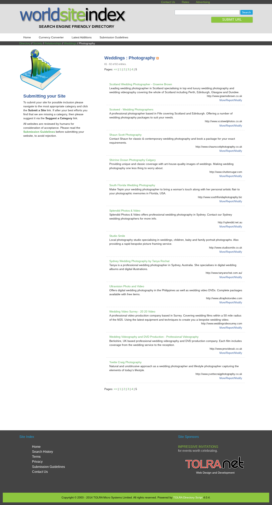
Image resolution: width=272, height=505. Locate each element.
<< (115, 69)
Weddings (70, 43)
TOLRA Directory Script (188, 497)
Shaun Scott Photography (125, 134)
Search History (42, 451)
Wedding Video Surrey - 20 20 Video (132, 311)
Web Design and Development (215, 472)
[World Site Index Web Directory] (73, 20)
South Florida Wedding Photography (132, 185)
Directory (25, 43)
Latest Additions (82, 37)
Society (37, 43)
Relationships (53, 43)
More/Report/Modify (230, 100)
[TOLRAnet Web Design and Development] (215, 468)
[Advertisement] (56, 172)
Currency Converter (51, 37)
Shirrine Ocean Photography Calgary (132, 160)
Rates (185, 2)
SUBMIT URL (232, 19)
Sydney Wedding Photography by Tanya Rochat (139, 261)
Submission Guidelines (114, 37)
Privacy (37, 461)
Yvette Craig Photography (125, 362)
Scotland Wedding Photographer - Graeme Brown (140, 84)
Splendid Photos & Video (124, 210)
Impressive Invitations (198, 446)
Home (27, 37)
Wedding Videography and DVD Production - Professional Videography (154, 336)
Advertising (203, 2)
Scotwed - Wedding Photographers (131, 109)
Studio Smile (117, 235)
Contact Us (168, 2)
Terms (36, 456)
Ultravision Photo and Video (126, 286)
